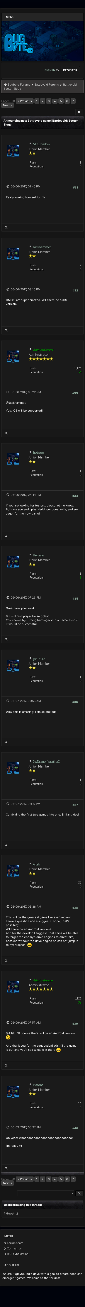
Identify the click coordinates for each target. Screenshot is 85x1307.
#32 (75, 290)
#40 (75, 1128)
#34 (75, 496)
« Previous (25, 101)
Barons (38, 1085)
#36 (75, 702)
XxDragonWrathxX (46, 761)
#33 (75, 393)
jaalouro (39, 659)
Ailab (36, 864)
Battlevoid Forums (46, 84)
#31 (75, 187)
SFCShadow (41, 144)
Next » (7, 105)
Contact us (14, 1248)
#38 (75, 907)
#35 (75, 598)
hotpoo (38, 452)
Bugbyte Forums (19, 84)
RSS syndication (17, 1254)
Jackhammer (42, 247)
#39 (75, 1023)
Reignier (38, 555)
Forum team (14, 1243)
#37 (75, 805)
